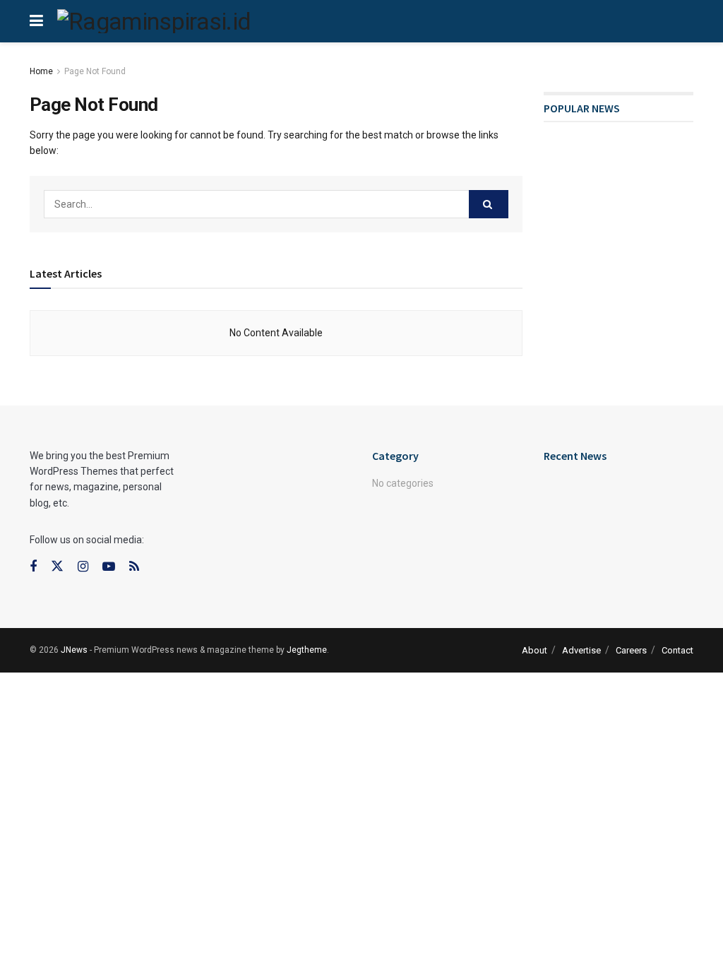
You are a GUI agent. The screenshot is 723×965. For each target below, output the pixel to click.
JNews (74, 650)
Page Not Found (95, 71)
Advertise (581, 650)
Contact (677, 650)
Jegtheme (307, 650)
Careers (631, 650)
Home (41, 71)
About (534, 650)
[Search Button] (488, 204)
